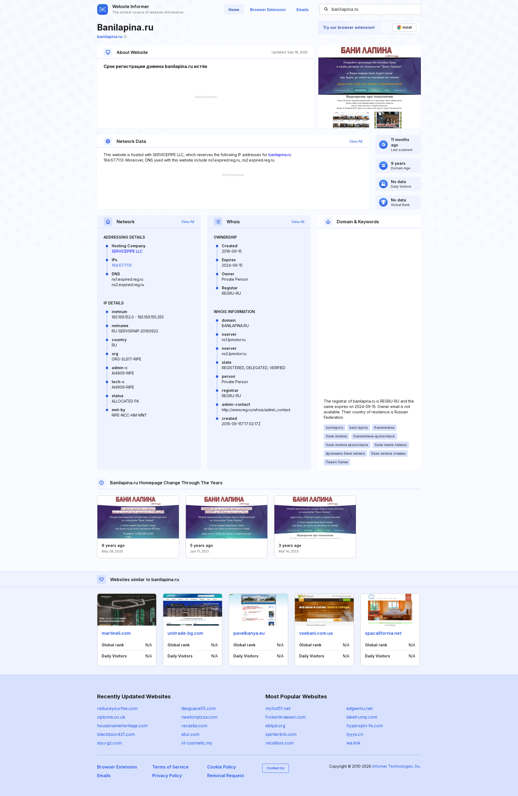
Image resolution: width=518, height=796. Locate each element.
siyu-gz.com (109, 743)
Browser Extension (268, 9)
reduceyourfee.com (117, 708)
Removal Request (225, 775)
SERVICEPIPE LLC (127, 251)
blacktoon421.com (116, 734)
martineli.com (116, 633)
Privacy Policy (167, 775)
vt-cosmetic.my (196, 743)
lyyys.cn (354, 734)
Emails (303, 9)
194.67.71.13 (122, 265)
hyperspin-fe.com (364, 725)
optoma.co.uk (111, 717)
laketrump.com (361, 717)
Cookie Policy (221, 767)
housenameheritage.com (122, 725)
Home (234, 9)
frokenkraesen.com (285, 717)
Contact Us (275, 768)
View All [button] (355, 141)
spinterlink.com (281, 734)
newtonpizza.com (199, 717)
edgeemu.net (359, 708)
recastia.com (194, 725)
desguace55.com (198, 708)
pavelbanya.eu (249, 633)
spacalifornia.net (383, 633)
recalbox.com (279, 743)
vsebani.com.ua (316, 633)
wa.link (353, 743)
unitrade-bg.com (185, 633)
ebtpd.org (275, 725)
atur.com (190, 734)
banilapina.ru (109, 36)
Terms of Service (170, 767)
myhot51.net (277, 708)
